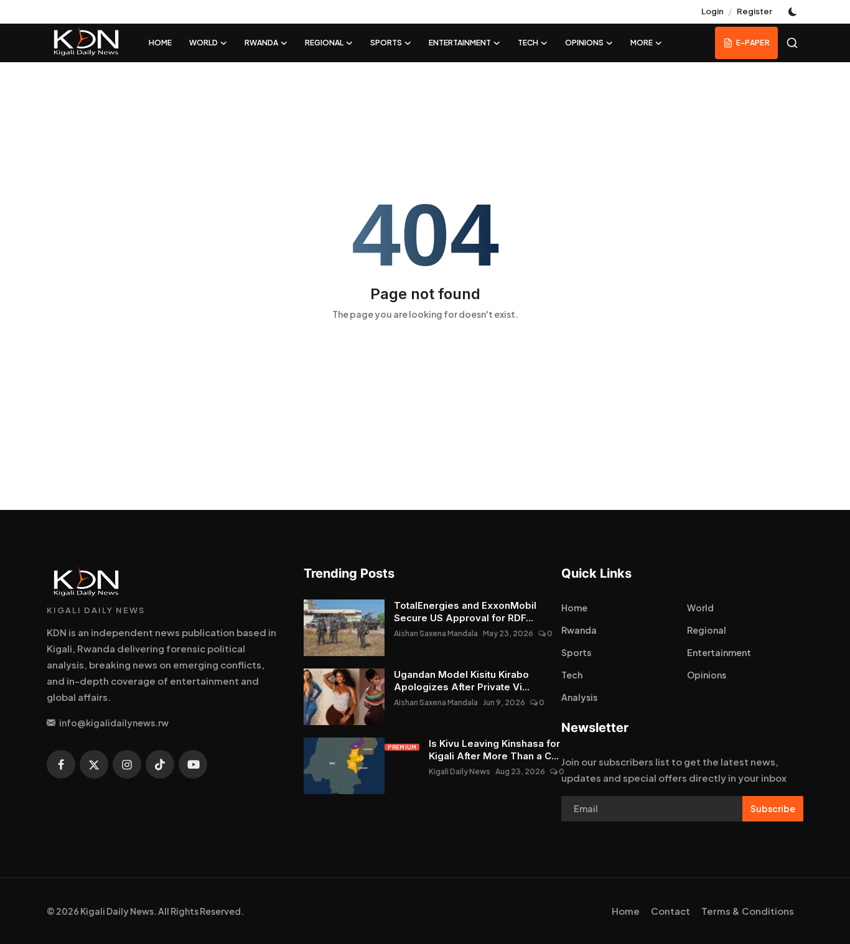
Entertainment (719, 652)
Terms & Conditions (747, 911)
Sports (576, 652)
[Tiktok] (160, 764)
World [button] (203, 42)
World (700, 607)
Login (712, 11)
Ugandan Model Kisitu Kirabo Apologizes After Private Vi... (462, 681)
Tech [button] (528, 42)
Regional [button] (324, 42)
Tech (571, 674)
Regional (706, 630)
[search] (792, 43)
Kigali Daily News (459, 771)
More (641, 42)
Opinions (706, 674)
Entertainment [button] (460, 42)
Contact (670, 911)
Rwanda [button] (261, 42)
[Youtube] (193, 764)
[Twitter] (94, 764)
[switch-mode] (794, 11)
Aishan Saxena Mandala (436, 633)
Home (160, 42)
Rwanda (579, 630)
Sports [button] (386, 42)
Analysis (579, 697)
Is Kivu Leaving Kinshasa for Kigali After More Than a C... (494, 750)
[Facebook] (61, 764)
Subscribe (772, 808)
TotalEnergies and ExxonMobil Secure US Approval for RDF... (465, 611)
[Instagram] (127, 764)
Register (754, 11)
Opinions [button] (584, 42)
